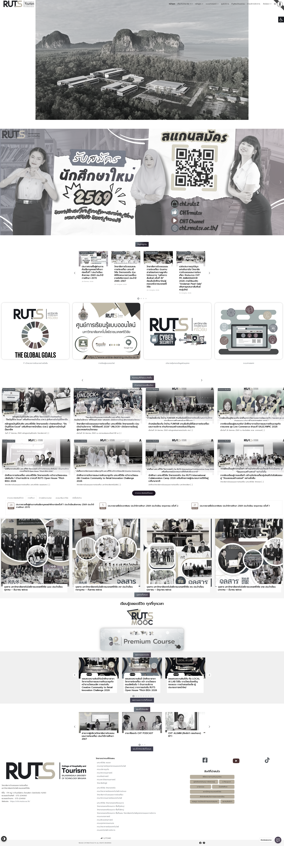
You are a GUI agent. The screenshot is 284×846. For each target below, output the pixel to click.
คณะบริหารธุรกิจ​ (103, 769)
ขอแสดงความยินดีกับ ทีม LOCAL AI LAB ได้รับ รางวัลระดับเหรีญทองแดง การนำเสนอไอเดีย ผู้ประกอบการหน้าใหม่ (184, 683)
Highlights (84, 253)
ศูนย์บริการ (225, 4)
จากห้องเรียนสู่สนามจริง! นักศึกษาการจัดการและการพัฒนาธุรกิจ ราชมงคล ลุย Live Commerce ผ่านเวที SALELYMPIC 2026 (250, 425)
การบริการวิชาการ (254, 4)
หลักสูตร (198, 4)
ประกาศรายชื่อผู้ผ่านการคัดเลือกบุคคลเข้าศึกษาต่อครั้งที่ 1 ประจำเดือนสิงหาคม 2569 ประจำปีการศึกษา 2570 (92, 272)
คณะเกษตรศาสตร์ (103, 816)
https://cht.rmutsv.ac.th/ (20, 801)
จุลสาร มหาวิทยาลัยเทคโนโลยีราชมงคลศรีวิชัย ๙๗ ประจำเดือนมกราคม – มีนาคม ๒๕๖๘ (247, 588)
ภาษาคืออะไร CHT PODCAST (139, 733)
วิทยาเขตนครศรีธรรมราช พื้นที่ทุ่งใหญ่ (110, 806)
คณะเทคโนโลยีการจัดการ (106, 830)
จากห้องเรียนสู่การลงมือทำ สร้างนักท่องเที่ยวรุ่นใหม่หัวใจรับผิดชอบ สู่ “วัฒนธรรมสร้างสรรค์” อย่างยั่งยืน (251, 477)
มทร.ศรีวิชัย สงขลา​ (104, 762)
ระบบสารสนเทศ (211, 4)
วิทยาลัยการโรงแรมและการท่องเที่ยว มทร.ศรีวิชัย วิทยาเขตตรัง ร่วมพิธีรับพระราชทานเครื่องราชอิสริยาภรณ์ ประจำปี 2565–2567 (125, 274)
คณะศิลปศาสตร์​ (102, 776)
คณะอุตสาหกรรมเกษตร (105, 823)
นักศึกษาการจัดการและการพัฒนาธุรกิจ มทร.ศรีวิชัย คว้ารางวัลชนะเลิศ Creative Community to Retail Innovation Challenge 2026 (107, 478)
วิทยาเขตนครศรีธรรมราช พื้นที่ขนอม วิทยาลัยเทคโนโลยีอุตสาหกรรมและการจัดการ (126, 813)
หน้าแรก (172, 4)
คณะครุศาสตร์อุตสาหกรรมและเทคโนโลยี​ (111, 766)
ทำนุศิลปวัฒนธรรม (238, 4)
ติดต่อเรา (266, 4)
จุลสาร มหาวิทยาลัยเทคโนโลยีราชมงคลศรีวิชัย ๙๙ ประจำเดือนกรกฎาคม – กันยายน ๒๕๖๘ (104, 588)
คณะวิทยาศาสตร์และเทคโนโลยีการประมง (111, 791)
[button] (281, 19)
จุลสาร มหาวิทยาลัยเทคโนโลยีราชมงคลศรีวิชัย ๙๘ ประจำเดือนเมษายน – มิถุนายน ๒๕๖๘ (175, 588)
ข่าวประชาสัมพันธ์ (119, 253)
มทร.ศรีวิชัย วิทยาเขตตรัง (106, 788)
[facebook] (200, 843)
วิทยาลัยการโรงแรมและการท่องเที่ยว (110, 794)
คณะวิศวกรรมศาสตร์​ (104, 773)
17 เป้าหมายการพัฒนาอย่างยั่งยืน (35, 363)
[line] (204, 843)
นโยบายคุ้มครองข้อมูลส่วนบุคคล (177, 363)
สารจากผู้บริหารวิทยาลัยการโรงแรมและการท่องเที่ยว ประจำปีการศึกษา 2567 (98, 736)
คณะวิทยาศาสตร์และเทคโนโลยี (108, 826)
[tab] (15, 498)
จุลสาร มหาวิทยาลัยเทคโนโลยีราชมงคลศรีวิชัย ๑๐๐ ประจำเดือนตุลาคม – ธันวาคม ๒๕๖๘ (33, 588)
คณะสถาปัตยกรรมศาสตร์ (106, 779)
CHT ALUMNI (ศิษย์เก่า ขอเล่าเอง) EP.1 (184, 734)
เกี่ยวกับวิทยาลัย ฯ (184, 4)
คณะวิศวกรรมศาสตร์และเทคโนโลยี (109, 798)
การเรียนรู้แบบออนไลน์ (106, 363)
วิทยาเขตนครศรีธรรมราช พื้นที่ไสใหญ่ (110, 809)
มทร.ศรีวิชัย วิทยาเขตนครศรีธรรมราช (110, 803)
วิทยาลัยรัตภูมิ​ (102, 783)
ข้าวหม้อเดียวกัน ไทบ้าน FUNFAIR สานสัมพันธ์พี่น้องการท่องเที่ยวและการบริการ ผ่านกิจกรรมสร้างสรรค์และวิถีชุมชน (179, 425)
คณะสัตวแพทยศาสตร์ (105, 820)
